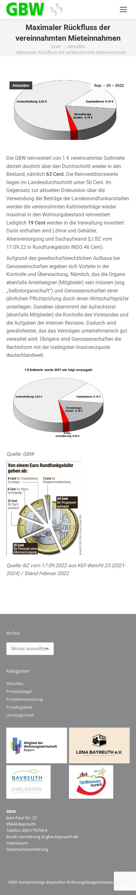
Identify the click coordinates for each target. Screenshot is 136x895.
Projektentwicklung (24, 699)
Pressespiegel (19, 691)
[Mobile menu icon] (123, 9)
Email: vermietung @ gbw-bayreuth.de (42, 836)
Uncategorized (20, 715)
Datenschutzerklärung (27, 849)
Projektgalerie (19, 707)
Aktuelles (20, 85)
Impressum (17, 843)
